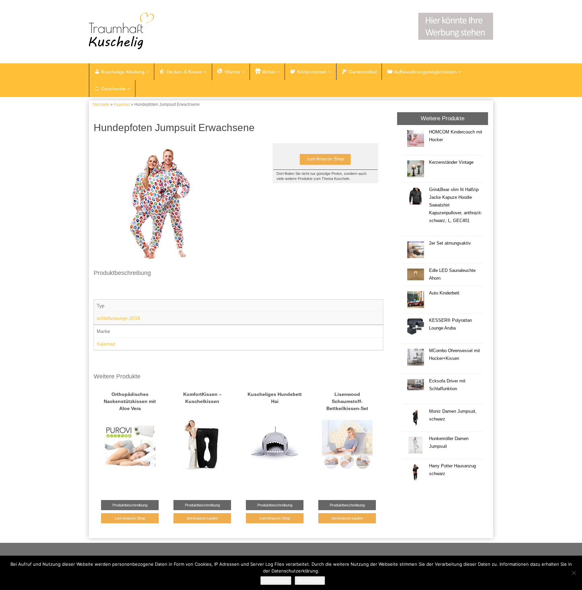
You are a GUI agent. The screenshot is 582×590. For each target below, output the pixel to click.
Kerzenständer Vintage (451, 162)
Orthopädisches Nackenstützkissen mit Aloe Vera (130, 401)
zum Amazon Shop (325, 159)
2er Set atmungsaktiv (450, 243)
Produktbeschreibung (130, 505)
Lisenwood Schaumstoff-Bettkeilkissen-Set (347, 401)
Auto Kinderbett (444, 293)
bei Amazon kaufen (202, 518)
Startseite (100, 104)
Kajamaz (122, 104)
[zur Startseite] (173, 31)
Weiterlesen (309, 580)
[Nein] (573, 572)
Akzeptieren (276, 580)
